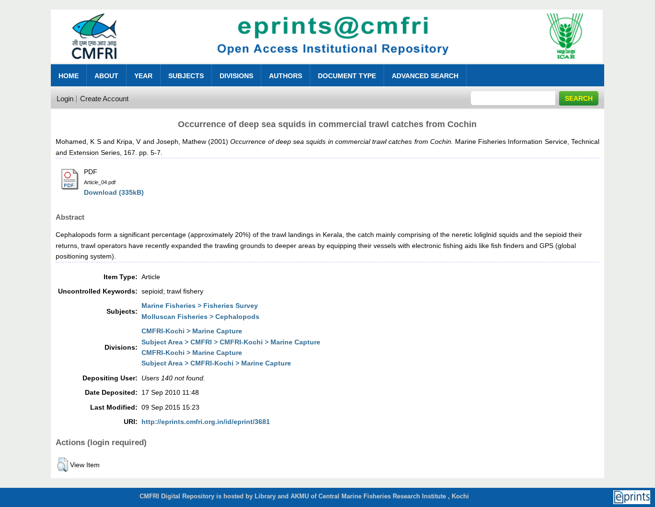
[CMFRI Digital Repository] (327, 65)
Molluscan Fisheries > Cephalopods (200, 316)
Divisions (236, 76)
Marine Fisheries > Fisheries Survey (199, 305)
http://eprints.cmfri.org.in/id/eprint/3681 (205, 421)
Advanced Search (425, 76)
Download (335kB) (114, 192)
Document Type (347, 76)
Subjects (186, 76)
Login (65, 98)
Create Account (104, 98)
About (106, 76)
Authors (285, 76)
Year (143, 76)
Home (68, 76)
